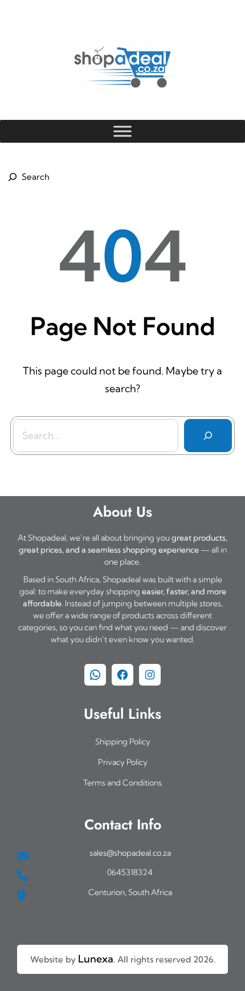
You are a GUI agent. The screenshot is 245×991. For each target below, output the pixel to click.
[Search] (208, 435)
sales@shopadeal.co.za (130, 853)
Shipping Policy (122, 741)
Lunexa (95, 958)
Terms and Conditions (122, 783)
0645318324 (130, 872)
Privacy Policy (123, 762)
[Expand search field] (27, 177)
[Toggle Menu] (122, 131)
